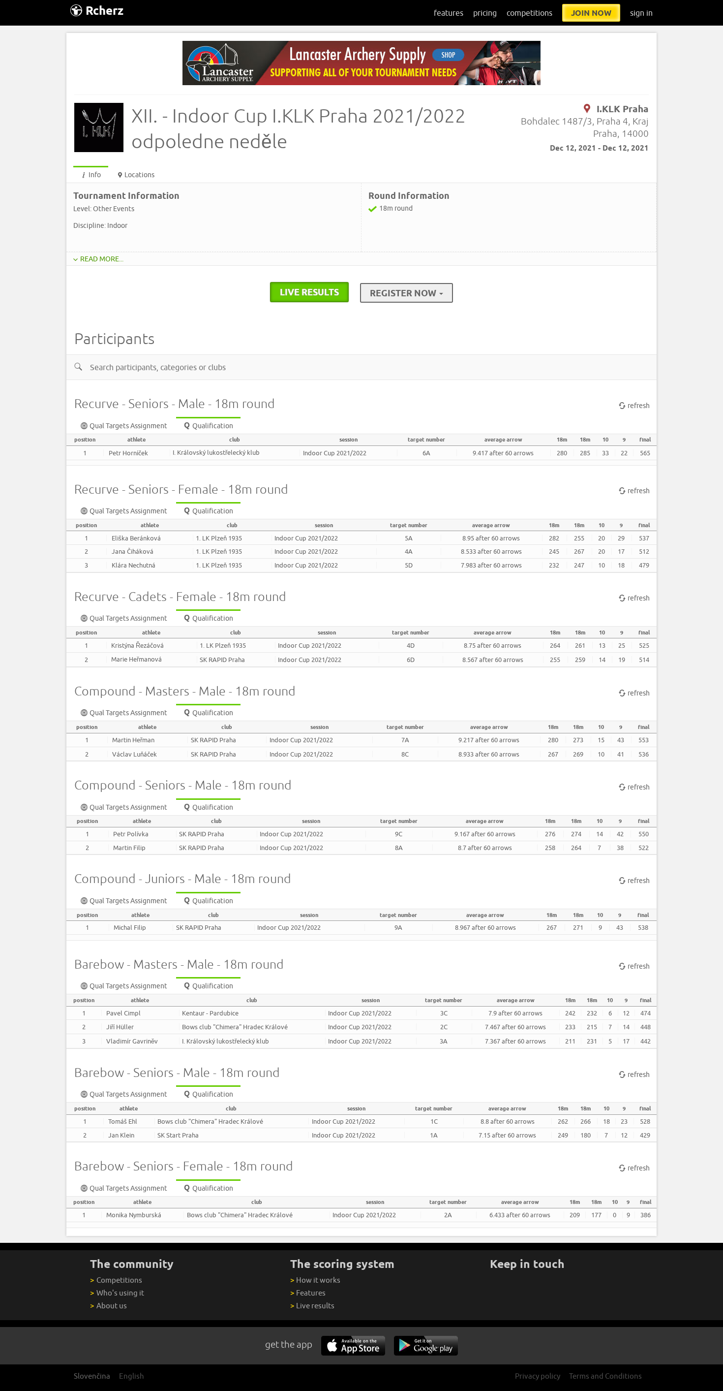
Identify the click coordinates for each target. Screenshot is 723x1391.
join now (591, 12)
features (448, 12)
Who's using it (117, 1293)
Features (308, 1293)
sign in (641, 12)
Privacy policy (537, 1376)
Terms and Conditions (605, 1376)
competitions (529, 12)
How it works (315, 1280)
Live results (312, 1305)
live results (309, 292)
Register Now (404, 293)
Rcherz (104, 10)
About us (108, 1305)
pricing (485, 12)
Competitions (116, 1280)
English (131, 1376)
